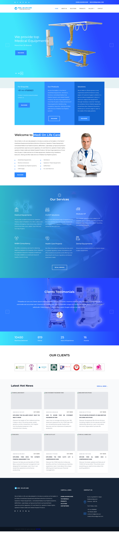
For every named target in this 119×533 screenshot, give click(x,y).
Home (57, 8)
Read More (21, 52)
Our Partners (65, 506)
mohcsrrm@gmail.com (97, 2)
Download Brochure (82, 2)
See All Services (59, 267)
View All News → (102, 386)
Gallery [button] (90, 8)
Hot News (37, 412)
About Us (64, 8)
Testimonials (65, 499)
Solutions (73, 8)
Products (82, 8)
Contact (100, 8)
